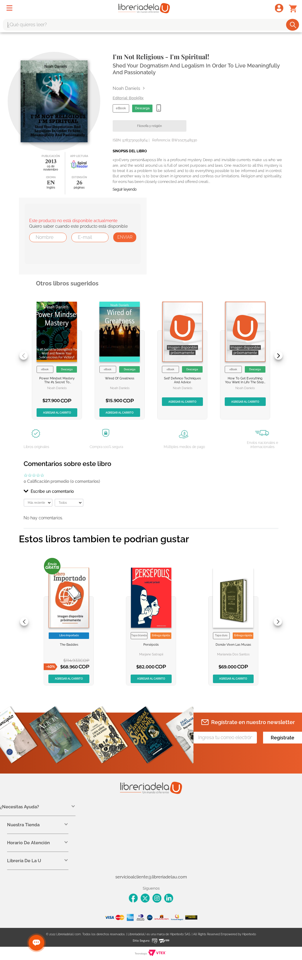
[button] (151, 491)
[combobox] (151, 25)
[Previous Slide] (23, 355)
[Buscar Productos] (293, 25)
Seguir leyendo (125, 189)
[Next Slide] (278, 355)
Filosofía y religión (149, 126)
